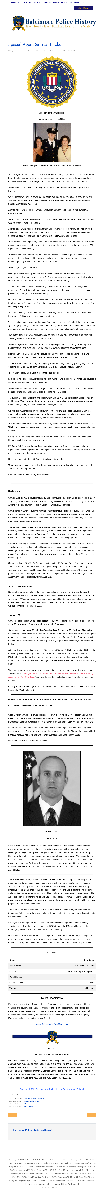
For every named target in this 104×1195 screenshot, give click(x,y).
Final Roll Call (79, 2)
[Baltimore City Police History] (54, 23)
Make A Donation (83, 8)
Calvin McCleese (29, 1104)
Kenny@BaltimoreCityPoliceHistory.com (52, 1024)
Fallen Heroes (20, 51)
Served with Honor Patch (62, 2)
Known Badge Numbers (42, 2)
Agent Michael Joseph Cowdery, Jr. (34, 1099)
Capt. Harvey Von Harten (31, 1106)
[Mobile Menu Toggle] (8, 23)
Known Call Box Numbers (21, 2)
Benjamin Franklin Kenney (31, 1101)
